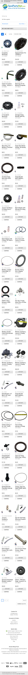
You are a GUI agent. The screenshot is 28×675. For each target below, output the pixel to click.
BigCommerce (9, 673)
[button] (14, 24)
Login (18, 2)
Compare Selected (21, 603)
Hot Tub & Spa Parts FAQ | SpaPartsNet (14, 634)
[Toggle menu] (2, 2)
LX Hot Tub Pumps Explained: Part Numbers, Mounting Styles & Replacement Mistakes (14, 649)
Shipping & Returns (14, 623)
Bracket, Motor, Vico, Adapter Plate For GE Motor (20, 271)
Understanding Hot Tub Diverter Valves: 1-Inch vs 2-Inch (14, 653)
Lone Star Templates (21, 673)
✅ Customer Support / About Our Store (14, 631)
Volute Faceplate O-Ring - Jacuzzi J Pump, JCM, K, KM (7, 85)
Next (24, 600)
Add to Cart (7, 92)
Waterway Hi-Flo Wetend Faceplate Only (20, 85)
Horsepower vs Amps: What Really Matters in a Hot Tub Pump (14, 651)
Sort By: (10, 34)
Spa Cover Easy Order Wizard (14, 632)
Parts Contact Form (14, 636)
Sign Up (22, 2)
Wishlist (14, 620)
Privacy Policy (14, 639)
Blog (14, 641)
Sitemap (14, 672)
